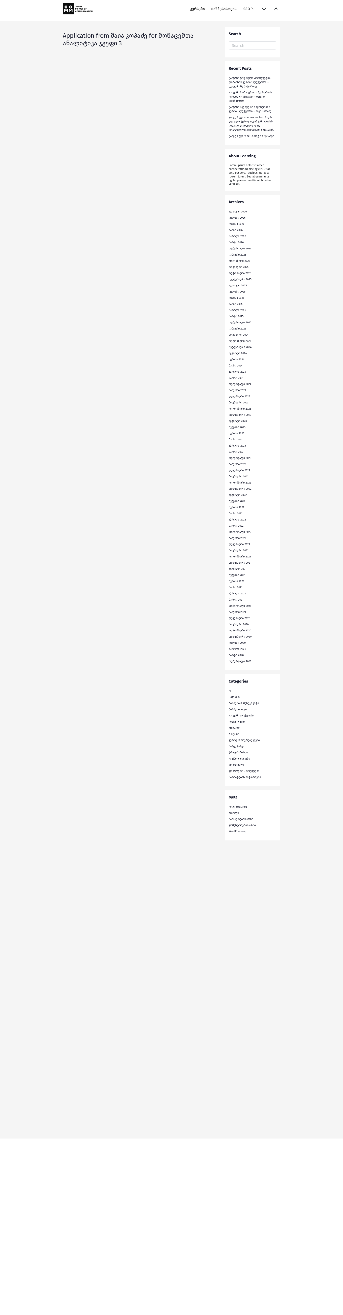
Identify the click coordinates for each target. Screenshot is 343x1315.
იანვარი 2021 (237, 612)
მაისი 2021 (235, 587)
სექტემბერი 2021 (240, 562)
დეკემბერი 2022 (239, 470)
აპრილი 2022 (237, 519)
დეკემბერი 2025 (239, 261)
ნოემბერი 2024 (239, 334)
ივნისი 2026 (236, 224)
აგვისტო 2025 (238, 285)
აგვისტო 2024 (238, 353)
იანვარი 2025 (237, 328)
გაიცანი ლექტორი (241, 715)
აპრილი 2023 (237, 445)
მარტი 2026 (236, 242)
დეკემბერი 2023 (239, 396)
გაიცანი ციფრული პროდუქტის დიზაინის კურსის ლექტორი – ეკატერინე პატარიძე (250, 82)
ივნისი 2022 (236, 507)
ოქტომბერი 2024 (240, 341)
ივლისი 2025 (237, 291)
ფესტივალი (237, 765)
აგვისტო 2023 (238, 421)
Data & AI (234, 697)
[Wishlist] (264, 9)
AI (230, 691)
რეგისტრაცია (238, 806)
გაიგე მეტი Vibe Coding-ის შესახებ (251, 136)
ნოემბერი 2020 (239, 624)
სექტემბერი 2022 (240, 488)
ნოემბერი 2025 (239, 267)
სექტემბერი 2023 (240, 415)
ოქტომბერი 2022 (240, 482)
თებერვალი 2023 (240, 458)
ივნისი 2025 (236, 297)
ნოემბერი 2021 (238, 550)
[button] (276, 9)
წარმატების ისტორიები (245, 777)
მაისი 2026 (236, 230)
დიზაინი (234, 728)
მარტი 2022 (236, 525)
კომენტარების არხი (242, 825)
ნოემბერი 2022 (239, 476)
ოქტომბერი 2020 (240, 630)
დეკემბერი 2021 (239, 544)
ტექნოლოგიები (239, 758)
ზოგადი (234, 734)
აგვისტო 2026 (238, 211)
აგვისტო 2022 (238, 495)
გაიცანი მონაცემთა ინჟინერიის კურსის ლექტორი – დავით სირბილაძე (250, 97)
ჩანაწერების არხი (241, 819)
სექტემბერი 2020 (240, 636)
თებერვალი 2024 (240, 384)
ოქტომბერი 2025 (240, 273)
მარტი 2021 (236, 599)
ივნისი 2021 (236, 581)
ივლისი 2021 (237, 575)
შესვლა (234, 813)
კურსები (197, 9)
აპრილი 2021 (237, 593)
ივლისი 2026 (237, 217)
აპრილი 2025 (237, 310)
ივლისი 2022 (237, 501)
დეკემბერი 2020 (239, 618)
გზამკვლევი (237, 721)
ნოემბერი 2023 (239, 402)
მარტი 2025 (236, 316)
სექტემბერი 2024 (240, 347)
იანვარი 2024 (237, 390)
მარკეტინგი (237, 746)
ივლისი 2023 (237, 427)
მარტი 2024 (236, 378)
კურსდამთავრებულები (244, 740)
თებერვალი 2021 (240, 606)
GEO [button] (247, 9)
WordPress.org (237, 831)
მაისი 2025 (236, 304)
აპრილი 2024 (237, 371)
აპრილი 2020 (237, 649)
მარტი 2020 (236, 655)
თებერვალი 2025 (240, 322)
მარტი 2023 (236, 452)
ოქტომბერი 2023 (240, 408)
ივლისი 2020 (237, 642)
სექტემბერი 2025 (240, 279)
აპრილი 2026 (237, 236)
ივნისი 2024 (236, 359)
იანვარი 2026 (237, 254)
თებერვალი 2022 (240, 532)
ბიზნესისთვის (224, 9)
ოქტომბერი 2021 (240, 556)
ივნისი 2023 (236, 433)
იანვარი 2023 (237, 464)
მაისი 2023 (236, 439)
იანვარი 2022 (237, 538)
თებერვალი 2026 (240, 248)
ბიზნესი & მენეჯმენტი (244, 703)
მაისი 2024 (236, 365)
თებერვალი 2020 (240, 661)
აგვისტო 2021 (237, 569)
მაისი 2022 (236, 513)
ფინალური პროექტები (244, 771)
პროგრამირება (239, 752)
